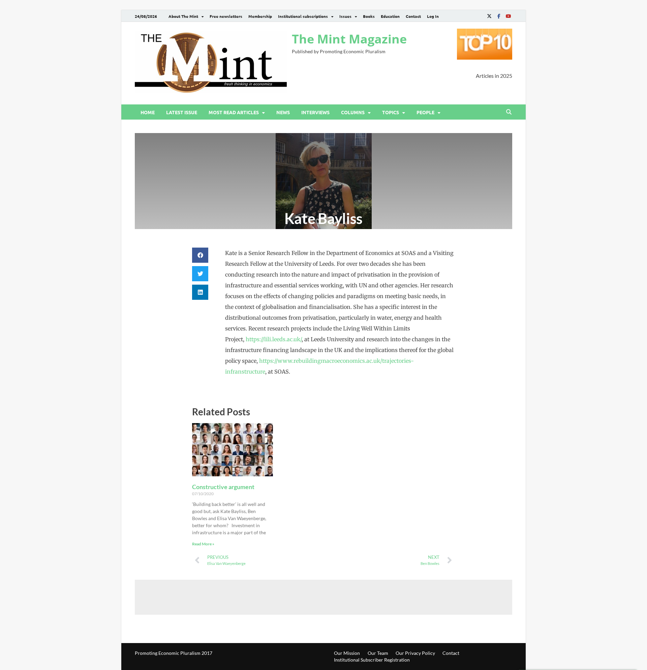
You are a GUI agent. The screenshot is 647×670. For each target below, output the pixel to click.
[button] (200, 255)
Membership (260, 16)
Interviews (315, 112)
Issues (345, 16)
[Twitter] (489, 16)
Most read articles (234, 112)
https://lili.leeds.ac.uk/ (274, 339)
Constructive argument (223, 486)
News (283, 112)
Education (390, 16)
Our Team (378, 653)
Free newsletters (226, 16)
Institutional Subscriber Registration (372, 660)
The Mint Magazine (349, 39)
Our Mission (347, 653)
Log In (433, 16)
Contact (413, 16)
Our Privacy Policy (415, 653)
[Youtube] (508, 16)
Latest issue (181, 112)
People (425, 112)
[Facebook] (499, 16)
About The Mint (183, 16)
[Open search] (509, 112)
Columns (353, 112)
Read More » (203, 543)
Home (148, 112)
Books (369, 16)
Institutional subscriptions (303, 16)
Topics (390, 112)
